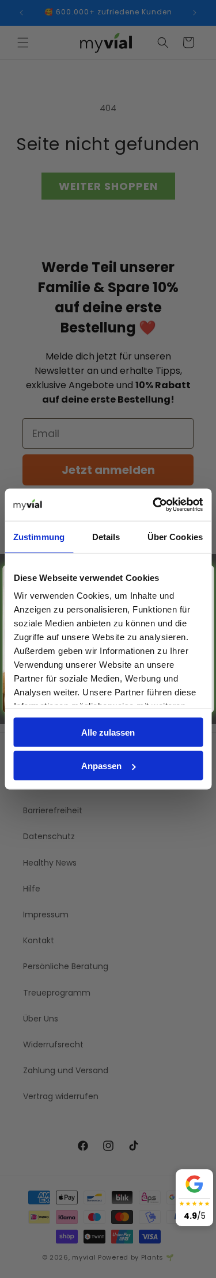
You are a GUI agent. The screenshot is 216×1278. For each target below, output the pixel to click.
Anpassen (101, 766)
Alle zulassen (108, 732)
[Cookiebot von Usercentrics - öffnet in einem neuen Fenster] (154, 505)
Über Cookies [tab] (175, 536)
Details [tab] (106, 536)
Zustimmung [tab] (39, 536)
